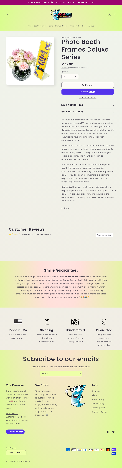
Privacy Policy (98, 399)
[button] (8, 14)
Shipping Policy (98, 408)
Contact (96, 391)
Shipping (65, 68)
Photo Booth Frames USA (21, 461)
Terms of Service (99, 412)
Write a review (104, 235)
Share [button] (66, 208)
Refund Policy (98, 403)
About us (96, 395)
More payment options (87, 97)
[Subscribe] (79, 373)
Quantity (64, 72)
